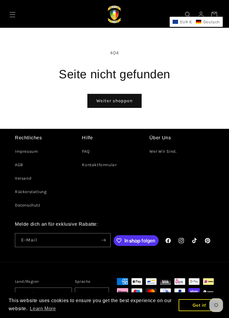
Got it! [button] (200, 305)
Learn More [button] (43, 308)
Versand (23, 178)
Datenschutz (28, 205)
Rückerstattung (31, 191)
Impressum (26, 151)
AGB (19, 164)
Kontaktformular (99, 164)
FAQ (85, 151)
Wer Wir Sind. (163, 151)
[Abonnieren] (103, 240)
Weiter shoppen (114, 100)
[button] (12, 14)
